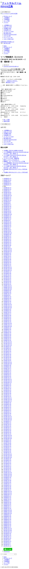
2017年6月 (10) (7, 351)
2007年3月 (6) (7, 542)
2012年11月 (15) (8, 437)
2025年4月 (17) (7, 204)
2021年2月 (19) (7, 282)
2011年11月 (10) (8, 455)
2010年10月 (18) (8, 475)
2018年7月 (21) (7, 331)
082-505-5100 (7, 43)
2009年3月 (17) (7, 505)
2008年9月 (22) (7, 514)
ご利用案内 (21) (8, 25)
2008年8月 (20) (7, 516)
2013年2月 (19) (7, 432)
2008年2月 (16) (7, 525)
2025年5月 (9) (7, 203)
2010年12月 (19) (8, 472)
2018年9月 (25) (7, 327)
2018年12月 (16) (8, 323)
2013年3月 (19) (7, 430)
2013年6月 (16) (7, 426)
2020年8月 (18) (7, 292)
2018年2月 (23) (7, 338)
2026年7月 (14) (7, 180)
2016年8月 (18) (7, 366)
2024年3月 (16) (7, 225)
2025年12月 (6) (7, 192)
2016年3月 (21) (7, 374)
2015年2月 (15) (7, 394)
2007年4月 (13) (7, 541)
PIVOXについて (8, 16)
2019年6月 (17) (7, 313)
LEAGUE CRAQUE (9, 66)
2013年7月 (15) (7, 424)
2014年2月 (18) (7, 413)
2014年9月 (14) (7, 402)
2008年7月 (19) (7, 517)
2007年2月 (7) (7, 544)
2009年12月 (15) (8, 491)
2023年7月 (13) (7, 237)
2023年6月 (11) (7, 239)
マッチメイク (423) (9, 31)
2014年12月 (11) (8, 398)
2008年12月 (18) (8, 510)
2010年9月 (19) (7, 477)
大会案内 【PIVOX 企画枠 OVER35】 (13, 150)
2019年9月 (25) (7, 309)
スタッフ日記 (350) (9, 39)
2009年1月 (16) (7, 508)
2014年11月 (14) (8, 399)
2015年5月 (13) (7, 390)
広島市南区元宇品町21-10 (7, 41)
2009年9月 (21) (7, 496)
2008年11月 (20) (8, 511)
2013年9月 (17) (7, 421)
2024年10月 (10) (8, 214)
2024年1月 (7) (7, 228)
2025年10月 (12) (8, 195)
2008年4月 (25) (7, 522)
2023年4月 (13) (7, 242)
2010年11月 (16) (8, 474)
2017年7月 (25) (7, 349)
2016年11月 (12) (8, 362)
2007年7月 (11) (7, 536)
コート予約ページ (5, 11)
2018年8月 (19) (7, 329)
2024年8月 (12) (7, 217)
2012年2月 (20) (7, 451)
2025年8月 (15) (7, 198)
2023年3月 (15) (7, 243)
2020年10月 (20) (8, 289)
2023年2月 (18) (7, 245)
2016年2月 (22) (7, 376)
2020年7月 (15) (7, 293)
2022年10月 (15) (8, 251)
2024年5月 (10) (7, 222)
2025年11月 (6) (7, 194)
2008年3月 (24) (7, 524)
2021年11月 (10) (8, 268)
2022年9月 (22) (7, 253)
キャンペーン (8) (8, 37)
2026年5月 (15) (7, 183)
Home (5, 45)
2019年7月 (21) (7, 312)
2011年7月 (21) (7, 461)
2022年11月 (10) (8, 250)
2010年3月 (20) (7, 486)
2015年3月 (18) (7, 393)
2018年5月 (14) (7, 334)
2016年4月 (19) (7, 373)
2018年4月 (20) (7, 335)
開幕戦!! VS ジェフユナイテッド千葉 (14, 161)
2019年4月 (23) (7, 317)
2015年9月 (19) (7, 384)
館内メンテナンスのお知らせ (11, 159)
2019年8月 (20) (7, 310)
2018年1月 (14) (7, 340)
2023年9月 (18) (7, 234)
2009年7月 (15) (7, 499)
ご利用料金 (7, 19)
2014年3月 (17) (7, 412)
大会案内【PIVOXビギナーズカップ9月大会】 (16, 172)
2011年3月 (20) (7, 468)
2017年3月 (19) (7, 356)
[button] (14, 10)
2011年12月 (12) (8, 454)
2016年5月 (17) (7, 371)
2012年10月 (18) (8, 438)
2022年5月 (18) (7, 259)
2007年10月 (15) (8, 532)
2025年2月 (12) (7, 208)
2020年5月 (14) (7, 296)
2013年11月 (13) (8, 418)
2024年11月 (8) (7, 212)
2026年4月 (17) (7, 184)
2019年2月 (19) (7, 320)
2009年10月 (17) (8, 494)
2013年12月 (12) (8, 416)
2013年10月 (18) (8, 419)
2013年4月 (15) (7, 429)
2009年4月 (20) (7, 503)
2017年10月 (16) (8, 345)
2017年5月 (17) (7, 352)
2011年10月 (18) (8, 457)
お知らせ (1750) (8, 26)
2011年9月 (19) (7, 458)
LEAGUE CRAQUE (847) (10, 34)
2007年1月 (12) (7, 546)
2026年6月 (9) (7, 181)
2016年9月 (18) (7, 365)
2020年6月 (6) (7, 295)
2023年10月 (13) (8, 232)
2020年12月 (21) (8, 285)
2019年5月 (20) (7, 315)
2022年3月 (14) (7, 262)
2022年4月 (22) (7, 261)
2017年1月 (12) (7, 359)
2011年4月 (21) (7, 466)
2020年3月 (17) (7, 299)
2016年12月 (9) (7, 360)
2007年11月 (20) (8, 530)
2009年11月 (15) (8, 493)
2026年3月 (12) (7, 187)
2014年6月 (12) (7, 407)
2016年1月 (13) (7, 377)
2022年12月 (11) (8, 248)
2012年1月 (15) (7, 452)
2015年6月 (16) (7, 388)
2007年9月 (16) (7, 533)
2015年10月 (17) (8, 382)
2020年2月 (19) (7, 301)
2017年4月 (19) (7, 354)
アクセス (6, 22)
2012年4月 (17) (7, 447)
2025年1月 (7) (7, 209)
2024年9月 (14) (7, 215)
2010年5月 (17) (7, 483)
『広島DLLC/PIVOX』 (12, 81)
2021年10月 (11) (8, 270)
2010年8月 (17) (7, 479)
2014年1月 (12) (7, 415)
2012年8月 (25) (7, 441)
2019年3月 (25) (7, 318)
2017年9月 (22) (7, 346)
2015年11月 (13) (8, 380)
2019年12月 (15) (8, 304)
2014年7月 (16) (7, 405)
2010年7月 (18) (7, 480)
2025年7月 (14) (7, 200)
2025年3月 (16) (7, 206)
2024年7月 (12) (7, 218)
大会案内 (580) (7, 28)
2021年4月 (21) (7, 279)
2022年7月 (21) (7, 256)
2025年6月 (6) (7, 201)
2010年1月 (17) (7, 489)
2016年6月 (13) (7, 370)
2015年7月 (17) (7, 387)
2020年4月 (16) (7, 298)
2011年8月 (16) (7, 460)
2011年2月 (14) (7, 469)
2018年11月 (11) (8, 324)
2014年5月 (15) (7, 408)
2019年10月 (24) (8, 307)
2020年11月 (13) (8, 287)
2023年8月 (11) (7, 236)
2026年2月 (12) (7, 189)
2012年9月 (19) (7, 440)
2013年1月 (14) (7, 433)
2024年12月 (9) (7, 211)
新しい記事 (7, 119)
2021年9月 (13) (7, 271)
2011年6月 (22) (7, 463)
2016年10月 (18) (8, 363)
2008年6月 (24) (7, 519)
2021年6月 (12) (7, 276)
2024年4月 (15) (7, 223)
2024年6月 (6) (7, 220)
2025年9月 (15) (7, 197)
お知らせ (16, 66)
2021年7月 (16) (7, 275)
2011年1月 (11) (7, 471)
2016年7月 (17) (7, 368)
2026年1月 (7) (7, 190)
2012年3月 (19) (7, 449)
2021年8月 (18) (7, 273)
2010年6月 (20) (7, 482)
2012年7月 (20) (7, 443)
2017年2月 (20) (7, 357)
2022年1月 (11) (7, 265)
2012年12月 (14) (8, 435)
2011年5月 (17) (7, 465)
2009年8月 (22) (7, 497)
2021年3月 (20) (7, 281)
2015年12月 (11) (8, 379)
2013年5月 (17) (7, 427)
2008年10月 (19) (8, 513)
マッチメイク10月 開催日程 (11, 158)
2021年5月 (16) (7, 278)
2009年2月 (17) (7, 507)
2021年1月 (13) (7, 284)
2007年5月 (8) (7, 539)
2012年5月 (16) (7, 446)
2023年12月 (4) (7, 229)
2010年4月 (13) (7, 485)
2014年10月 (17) (8, 401)
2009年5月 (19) (7, 502)
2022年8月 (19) (7, 254)
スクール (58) (7, 36)
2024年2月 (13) (7, 226)
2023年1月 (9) (7, 246)
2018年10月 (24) (8, 326)
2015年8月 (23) (7, 385)
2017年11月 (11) (8, 343)
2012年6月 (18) (7, 444)
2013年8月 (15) (7, 422)
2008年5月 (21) (7, 521)
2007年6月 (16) (7, 538)
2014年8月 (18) (7, 404)
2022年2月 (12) (7, 264)
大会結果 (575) (7, 30)
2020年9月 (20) (7, 290)
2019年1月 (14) (7, 321)
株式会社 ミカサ (10, 82)
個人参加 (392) (7, 33)
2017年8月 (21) (7, 348)
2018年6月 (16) (7, 332)
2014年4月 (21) (7, 410)
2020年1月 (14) (7, 303)
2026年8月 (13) (7, 178)
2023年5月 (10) (7, 240)
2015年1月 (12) (7, 396)
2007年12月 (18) (8, 528)
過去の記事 (7, 121)
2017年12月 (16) (8, 341)
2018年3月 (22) (7, 337)
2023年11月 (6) (7, 231)
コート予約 (7, 21)
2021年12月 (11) (8, 267)
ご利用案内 (7, 17)
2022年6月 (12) (7, 257)
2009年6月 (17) (7, 500)
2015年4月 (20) (7, 391)
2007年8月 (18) (7, 535)
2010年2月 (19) (7, 488)
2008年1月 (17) (7, 527)
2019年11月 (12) (8, 306)
